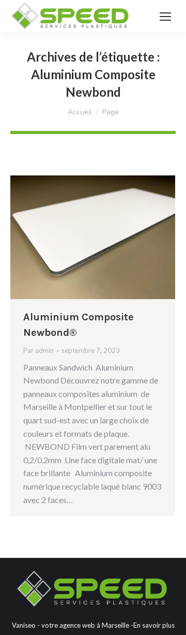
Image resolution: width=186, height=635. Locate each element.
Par (38, 350)
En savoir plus (154, 625)
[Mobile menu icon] (165, 16)
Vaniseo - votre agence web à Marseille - (72, 625)
